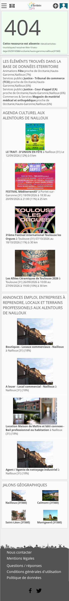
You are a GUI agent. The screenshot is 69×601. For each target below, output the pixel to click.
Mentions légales (20, 558)
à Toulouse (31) (33, 237)
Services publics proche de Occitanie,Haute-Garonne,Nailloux (33, 81)
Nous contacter (19, 552)
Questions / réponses (24, 565)
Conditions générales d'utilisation (34, 571)
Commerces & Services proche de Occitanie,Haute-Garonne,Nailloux (31, 100)
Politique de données (24, 577)
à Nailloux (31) (33, 152)
